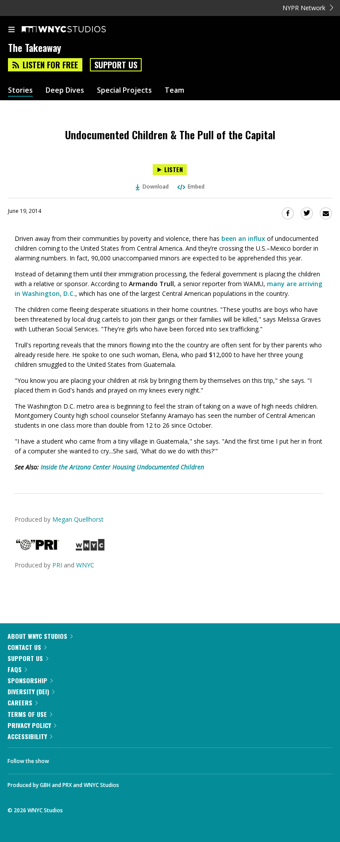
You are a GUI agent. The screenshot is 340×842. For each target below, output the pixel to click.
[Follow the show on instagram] (113, 758)
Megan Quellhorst (78, 519)
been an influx (243, 238)
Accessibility (27, 736)
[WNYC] (90, 548)
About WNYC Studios (37, 636)
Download (156, 186)
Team (174, 90)
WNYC (85, 565)
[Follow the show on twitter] (89, 758)
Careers (20, 702)
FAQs (15, 669)
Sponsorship (27, 680)
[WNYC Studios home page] (75, 30)
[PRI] (38, 548)
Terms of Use (27, 714)
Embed (196, 186)
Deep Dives (65, 90)
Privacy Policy (29, 725)
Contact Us (24, 647)
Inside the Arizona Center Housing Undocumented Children (122, 467)
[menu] (11, 30)
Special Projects (124, 90)
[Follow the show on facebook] (65, 758)
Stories (20, 90)
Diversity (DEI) (28, 691)
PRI (57, 565)
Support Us (115, 65)
